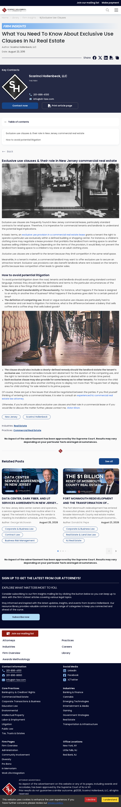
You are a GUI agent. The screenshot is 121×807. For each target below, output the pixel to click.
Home (5, 18)
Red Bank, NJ (70, 754)
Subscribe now (20, 617)
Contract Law (12, 534)
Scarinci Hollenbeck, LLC (23, 47)
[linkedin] (106, 58)
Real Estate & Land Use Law (81, 534)
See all (109, 461)
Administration (10, 750)
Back (10, 151)
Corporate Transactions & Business (21, 701)
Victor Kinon (73, 407)
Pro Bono (7, 763)
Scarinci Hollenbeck (36, 416)
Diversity (6, 759)
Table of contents (18, 121)
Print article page (62, 105)
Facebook (73, 675)
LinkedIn (72, 670)
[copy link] (117, 58)
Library (15, 18)
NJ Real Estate (73, 540)
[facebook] (94, 58)
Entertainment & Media (76, 706)
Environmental (10, 710)
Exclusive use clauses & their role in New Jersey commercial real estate (45, 133)
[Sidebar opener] (116, 10)
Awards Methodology (16, 659)
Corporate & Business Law (19, 528)
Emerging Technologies (76, 701)
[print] (111, 58)
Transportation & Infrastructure (80, 724)
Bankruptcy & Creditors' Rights (18, 692)
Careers (67, 646)
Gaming (67, 710)
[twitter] (100, 58)
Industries (9, 646)
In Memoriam (9, 768)
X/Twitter (73, 679)
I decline (90, 799)
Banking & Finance (73, 692)
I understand (110, 799)
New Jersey (11, 416)
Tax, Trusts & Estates (13, 733)
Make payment (110, 2)
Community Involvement (16, 754)
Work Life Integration (13, 773)
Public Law (7, 728)
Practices (68, 640)
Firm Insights (29, 18)
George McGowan (20, 522)
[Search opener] (107, 10)
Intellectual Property (13, 715)
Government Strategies (76, 715)
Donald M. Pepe (80, 522)
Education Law (10, 706)
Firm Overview (11, 653)
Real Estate (20, 425)
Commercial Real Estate (27, 430)
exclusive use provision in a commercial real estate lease (53, 234)
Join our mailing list (88, 2)
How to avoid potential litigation (23, 139)
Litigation (7, 724)
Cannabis (68, 696)
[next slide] (116, 551)
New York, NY (70, 745)
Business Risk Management (20, 540)
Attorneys (9, 640)
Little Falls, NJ (70, 750)
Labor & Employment (13, 719)
